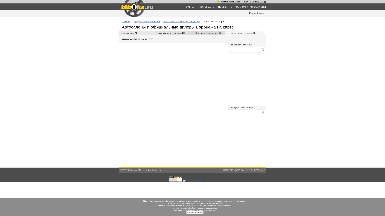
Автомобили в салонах (172, 33)
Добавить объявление (230, 2)
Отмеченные (257, 2)
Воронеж (261, 13)
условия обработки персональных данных (199, 208)
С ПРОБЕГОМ (238, 7)
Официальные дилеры (208, 33)
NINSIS (237, 170)
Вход (246, 2)
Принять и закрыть (194, 212)
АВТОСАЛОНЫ (258, 7)
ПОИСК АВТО (206, 7)
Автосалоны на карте (243, 33)
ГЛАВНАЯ (190, 7)
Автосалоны (129, 33)
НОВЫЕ (222, 7)
